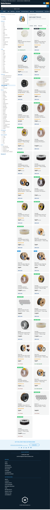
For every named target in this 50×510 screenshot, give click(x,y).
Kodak (4, 100)
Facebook (19, 448)
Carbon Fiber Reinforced (7, 75)
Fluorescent (5, 81)
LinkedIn (26, 448)
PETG (4, 26)
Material (3, 21)
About (6, 479)
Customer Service (20, 0)
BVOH (4, 39)
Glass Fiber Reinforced (7, 77)
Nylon (4, 32)
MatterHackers (5, 103)
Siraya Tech (5, 120)
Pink (4, 62)
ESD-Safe (4, 78)
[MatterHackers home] (6, 3)
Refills (4, 131)
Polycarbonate (5, 41)
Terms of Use (8, 493)
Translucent (5, 88)
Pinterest (28, 448)
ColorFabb (5, 96)
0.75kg (4, 137)
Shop (6, 462)
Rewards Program (9, 486)
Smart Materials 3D (6, 121)
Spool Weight (4, 134)
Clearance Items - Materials (8, 151)
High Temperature (6, 83)
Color (2, 49)
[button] (25, 9)
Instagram (24, 448)
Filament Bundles (6, 147)
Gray (4, 51)
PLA (3, 22)
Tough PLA (5, 29)
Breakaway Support (6, 37)
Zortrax (4, 128)
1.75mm (4, 18)
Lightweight (5, 85)
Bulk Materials (5, 146)
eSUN (4, 98)
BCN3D (4, 95)
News (6, 463)
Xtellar (4, 122)
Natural (4, 71)
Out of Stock (20, 363)
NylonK (4, 111)
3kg (3, 140)
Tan (3, 65)
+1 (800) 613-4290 (27, 0)
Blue (4, 60)
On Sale (31, 25)
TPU (4, 45)
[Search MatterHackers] (48, 6)
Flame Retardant (6, 79)
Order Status (8, 482)
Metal (4, 33)
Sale (8, 11)
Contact (7, 481)
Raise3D (4, 118)
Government (8, 472)
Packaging (3, 130)
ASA (4, 30)
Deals (2, 144)
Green (4, 58)
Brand (2, 89)
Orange (4, 56)
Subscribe (34, 445)
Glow (4, 82)
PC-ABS (4, 43)
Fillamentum (5, 99)
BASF (4, 94)
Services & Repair (9, 473)
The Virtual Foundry (6, 124)
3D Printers (18, 11)
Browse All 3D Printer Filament (8, 14)
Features (3, 74)
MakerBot (4, 106)
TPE (3, 47)
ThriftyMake (5, 125)
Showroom (8, 465)
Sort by (35, 25)
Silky (4, 86)
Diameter (3, 16)
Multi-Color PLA (5, 72)
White (4, 53)
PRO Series (5, 114)
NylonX (4, 113)
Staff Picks (12, 11)
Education (7, 468)
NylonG (4, 110)
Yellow (4, 57)
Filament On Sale (6, 150)
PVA (4, 36)
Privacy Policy (8, 491)
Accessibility (8, 494)
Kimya (4, 102)
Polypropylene (5, 44)
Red (3, 54)
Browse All (3, 154)
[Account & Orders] (44, 3)
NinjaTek (4, 109)
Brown (4, 64)
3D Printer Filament (25, 11)
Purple (4, 61)
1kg (3, 138)
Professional (8, 467)
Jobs (6, 488)
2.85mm (4, 19)
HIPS (4, 40)
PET (3, 25)
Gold (4, 68)
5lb (3, 141)
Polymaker (5, 117)
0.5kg (4, 136)
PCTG (4, 28)
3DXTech (4, 91)
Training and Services (39, 11)
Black (4, 50)
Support (7, 470)
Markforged (5, 107)
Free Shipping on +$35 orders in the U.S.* (8, 0)
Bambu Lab (32, 11)
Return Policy (8, 489)
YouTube (31, 448)
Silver (4, 69)
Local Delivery (8, 484)
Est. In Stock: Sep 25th (38, 388)
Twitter (21, 448)
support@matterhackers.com (25, 456)
